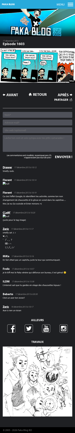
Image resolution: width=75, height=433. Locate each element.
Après (63, 94)
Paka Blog (8, 4)
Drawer (7, 167)
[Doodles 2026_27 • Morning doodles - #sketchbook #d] (37, 382)
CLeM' (7, 212)
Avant (12, 94)
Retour (40, 94)
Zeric (6, 229)
